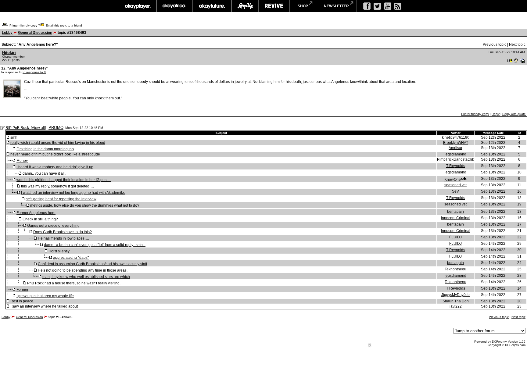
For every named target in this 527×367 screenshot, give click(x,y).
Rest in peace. (22, 301)
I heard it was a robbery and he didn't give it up (54, 167)
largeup (245, 6)
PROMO (55, 127)
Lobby (7, 32)
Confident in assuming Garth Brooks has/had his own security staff (92, 264)
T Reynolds (455, 166)
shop (303, 6)
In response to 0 (34, 72)
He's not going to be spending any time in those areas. (82, 270)
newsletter (336, 6)
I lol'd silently (59, 251)
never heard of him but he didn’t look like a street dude (55, 154)
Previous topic (494, 44)
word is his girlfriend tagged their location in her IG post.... (63, 180)
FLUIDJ (455, 237)
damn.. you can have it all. (44, 173)
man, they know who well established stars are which (86, 277)
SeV (455, 191)
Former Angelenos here (36, 213)
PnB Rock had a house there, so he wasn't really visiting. (73, 283)
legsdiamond (455, 154)
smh (13, 137)
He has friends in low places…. (63, 238)
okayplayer (137, 6)
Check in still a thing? (40, 219)
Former (22, 289)
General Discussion (35, 32)
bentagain (455, 211)
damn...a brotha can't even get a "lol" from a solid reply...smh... (94, 245)
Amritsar (455, 148)
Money (22, 161)
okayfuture (212, 6)
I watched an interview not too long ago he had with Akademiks (73, 193)
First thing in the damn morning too (45, 149)
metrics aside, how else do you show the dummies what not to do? (84, 205)
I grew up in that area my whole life (45, 296)
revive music (274, 6)
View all (38, 128)
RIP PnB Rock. (18, 128)
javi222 (456, 306)
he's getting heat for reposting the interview (61, 199)
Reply (496, 114)
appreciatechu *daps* (71, 257)
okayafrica (174, 6)
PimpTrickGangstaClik (455, 159)
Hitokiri (9, 52)
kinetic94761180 (455, 137)
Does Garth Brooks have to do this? (62, 232)
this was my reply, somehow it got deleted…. (57, 186)
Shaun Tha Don (456, 301)
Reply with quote (514, 114)
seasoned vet (455, 185)
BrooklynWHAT (455, 143)
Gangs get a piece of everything (53, 225)
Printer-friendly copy (23, 25)
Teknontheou (455, 269)
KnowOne (452, 179)
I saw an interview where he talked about (44, 306)
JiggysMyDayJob (455, 295)
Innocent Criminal (455, 218)
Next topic (517, 44)
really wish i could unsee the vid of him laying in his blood (57, 143)
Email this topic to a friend (64, 25)
